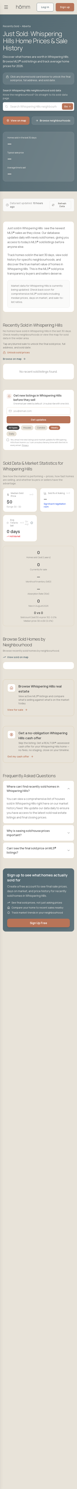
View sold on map (17, 657)
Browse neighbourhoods (55, 120)
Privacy (25, 445)
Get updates (38, 419)
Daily (11, 433)
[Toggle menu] (6, 7)
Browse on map (12, 359)
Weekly (54, 427)
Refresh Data (62, 205)
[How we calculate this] (31, 522)
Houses (27, 427)
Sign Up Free (38, 923)
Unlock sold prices (18, 352)
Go (66, 106)
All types (13, 427)
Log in (45, 7)
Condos (41, 427)
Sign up (65, 7)
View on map (18, 120)
